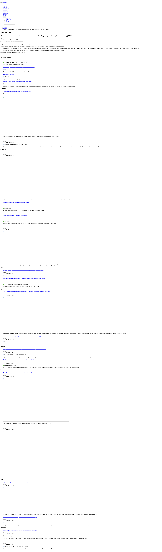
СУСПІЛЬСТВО (6, 8)
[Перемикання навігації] (1, 3)
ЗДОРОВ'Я (8, 20)
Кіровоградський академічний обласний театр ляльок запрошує (15, 215)
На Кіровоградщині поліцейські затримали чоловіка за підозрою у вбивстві (17, 540)
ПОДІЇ (4, 12)
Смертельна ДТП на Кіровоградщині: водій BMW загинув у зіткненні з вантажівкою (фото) (20, 517)
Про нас (7, 21)
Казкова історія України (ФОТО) (9, 74)
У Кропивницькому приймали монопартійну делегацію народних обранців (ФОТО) (18, 138)
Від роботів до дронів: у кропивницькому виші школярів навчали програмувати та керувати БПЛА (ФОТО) (23, 270)
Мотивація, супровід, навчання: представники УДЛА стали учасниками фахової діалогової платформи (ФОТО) (24, 278)
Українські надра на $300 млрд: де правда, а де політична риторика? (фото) (17, 91)
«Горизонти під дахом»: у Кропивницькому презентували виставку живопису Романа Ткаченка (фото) (22, 151)
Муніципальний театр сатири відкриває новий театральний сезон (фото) (16, 202)
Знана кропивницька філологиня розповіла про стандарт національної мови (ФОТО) (19, 67)
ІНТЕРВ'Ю (5, 14)
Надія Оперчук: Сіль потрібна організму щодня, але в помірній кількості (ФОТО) (18, 359)
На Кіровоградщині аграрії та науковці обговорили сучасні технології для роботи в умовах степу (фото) (22, 425)
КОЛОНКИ (8, 19)
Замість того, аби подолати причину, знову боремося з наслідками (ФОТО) (17, 59)
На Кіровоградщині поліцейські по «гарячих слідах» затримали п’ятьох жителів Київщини (20, 530)
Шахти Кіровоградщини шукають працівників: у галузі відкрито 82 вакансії (17, 372)
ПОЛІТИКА (5, 6)
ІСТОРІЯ (8, 18)
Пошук (2, 23)
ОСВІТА (5, 10)
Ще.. (4, 16)
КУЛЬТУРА (5, 11)
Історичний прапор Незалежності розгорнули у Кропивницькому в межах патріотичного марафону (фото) (22, 336)
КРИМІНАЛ (5, 13)
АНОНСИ (5, 15)
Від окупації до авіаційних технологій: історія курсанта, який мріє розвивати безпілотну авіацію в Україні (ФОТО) (24, 349)
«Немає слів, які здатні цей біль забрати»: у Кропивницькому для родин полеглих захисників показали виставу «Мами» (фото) (26, 291)
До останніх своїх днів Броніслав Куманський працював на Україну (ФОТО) (17, 81)
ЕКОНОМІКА (6, 7)
